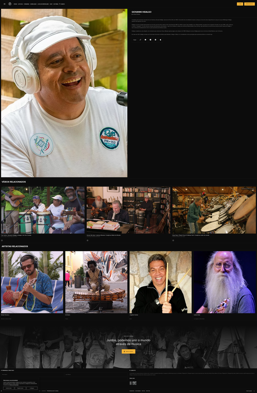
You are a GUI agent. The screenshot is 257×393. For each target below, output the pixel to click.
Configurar (32, 388)
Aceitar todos (9, 388)
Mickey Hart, (178, 236)
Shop (51, 4)
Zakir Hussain (183, 236)
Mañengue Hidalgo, (10, 236)
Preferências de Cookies (52, 390)
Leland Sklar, (94, 236)
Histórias (55, 4)
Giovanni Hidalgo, (3, 236)
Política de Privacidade (14, 384)
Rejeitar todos (20, 388)
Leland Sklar (197, 315)
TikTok (143, 390)
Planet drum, (174, 236)
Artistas (20, 4)
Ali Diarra (67, 315)
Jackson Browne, (89, 236)
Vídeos (15, 4)
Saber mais (132, 378)
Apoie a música (129, 351)
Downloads (33, 4)
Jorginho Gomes (134, 315)
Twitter (148, 390)
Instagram (138, 390)
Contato (43, 390)
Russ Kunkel (98, 236)
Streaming (26, 4)
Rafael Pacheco (5, 315)
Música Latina (15, 236)
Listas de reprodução (43, 4)
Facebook (132, 390)
